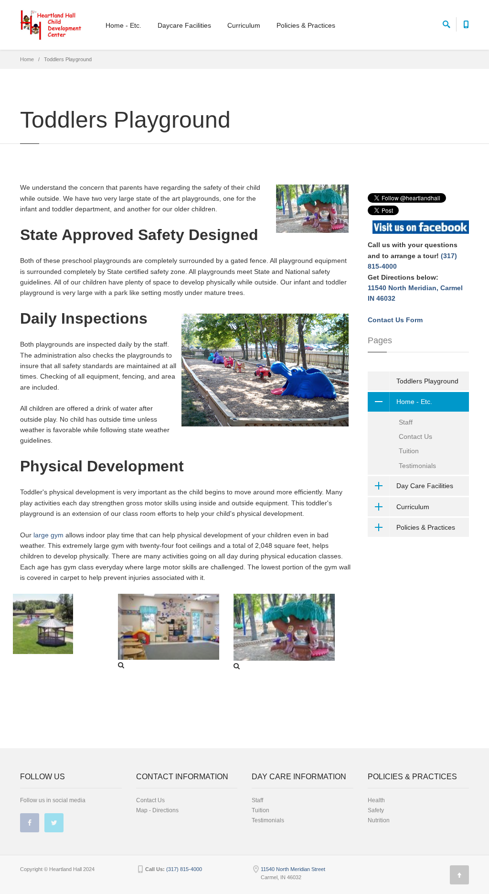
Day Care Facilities (424, 486)
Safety (376, 810)
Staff (406, 422)
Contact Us (415, 436)
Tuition (409, 451)
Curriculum (243, 25)
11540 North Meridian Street (293, 869)
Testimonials (417, 465)
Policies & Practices (305, 25)
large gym (49, 535)
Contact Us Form (395, 320)
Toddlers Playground (427, 381)
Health (376, 800)
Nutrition (379, 820)
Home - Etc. (123, 25)
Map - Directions (157, 810)
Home (27, 59)
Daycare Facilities (184, 25)
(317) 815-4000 (184, 869)
